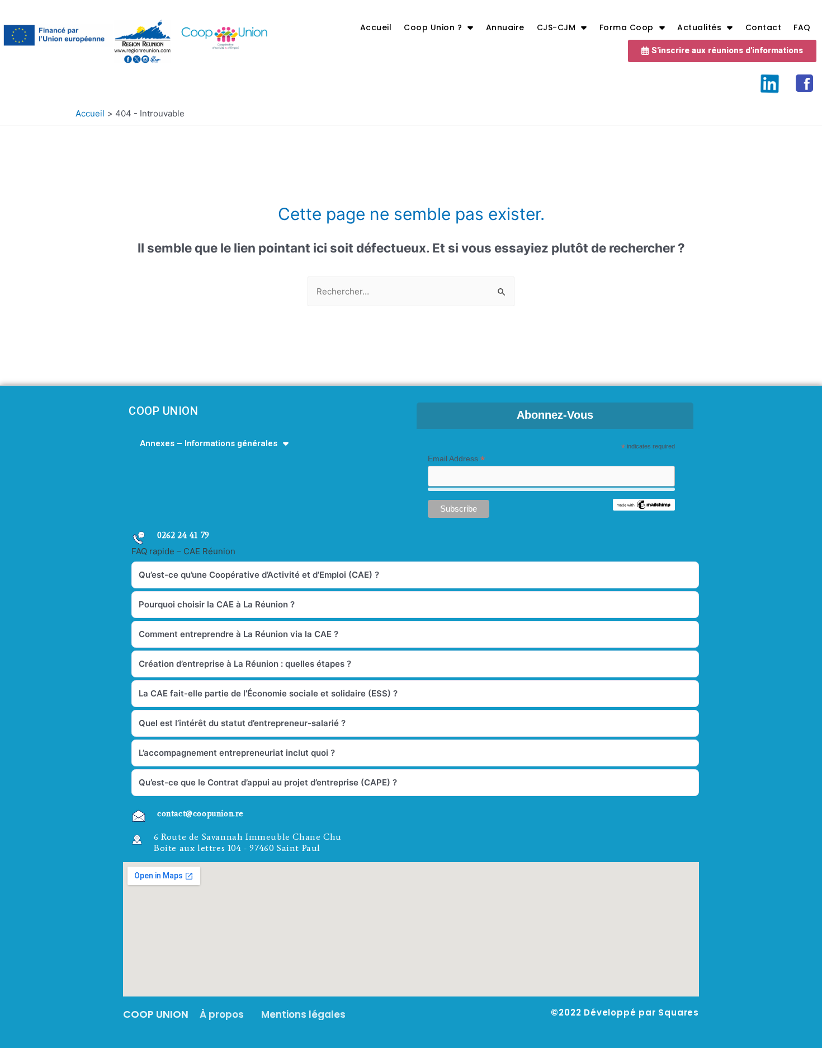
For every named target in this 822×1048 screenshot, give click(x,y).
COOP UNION (163, 411)
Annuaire (505, 27)
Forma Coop (626, 27)
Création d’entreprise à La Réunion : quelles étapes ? (245, 663)
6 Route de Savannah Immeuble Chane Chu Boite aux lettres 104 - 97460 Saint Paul (248, 842)
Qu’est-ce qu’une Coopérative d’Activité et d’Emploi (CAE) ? (259, 574)
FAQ (802, 27)
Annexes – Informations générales (208, 443)
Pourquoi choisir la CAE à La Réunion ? (217, 604)
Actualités (699, 27)
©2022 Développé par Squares (625, 1012)
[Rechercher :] (411, 291)
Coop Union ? (433, 27)
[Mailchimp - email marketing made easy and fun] (643, 503)
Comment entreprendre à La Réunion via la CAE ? (238, 634)
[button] (722, 51)
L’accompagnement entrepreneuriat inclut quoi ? (237, 752)
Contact (763, 27)
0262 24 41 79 (183, 535)
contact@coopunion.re (200, 813)
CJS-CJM (556, 27)
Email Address (456, 458)
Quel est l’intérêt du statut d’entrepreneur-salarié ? (242, 723)
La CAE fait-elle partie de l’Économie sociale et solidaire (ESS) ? (268, 693)
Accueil (376, 27)
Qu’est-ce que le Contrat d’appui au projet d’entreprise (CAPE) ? (268, 782)
